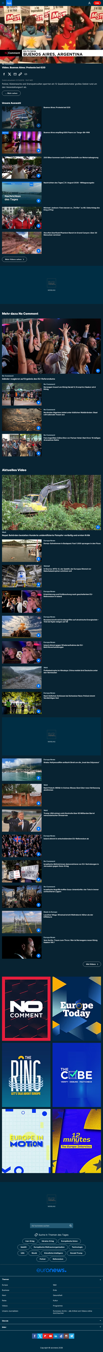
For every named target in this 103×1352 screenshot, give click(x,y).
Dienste (5, 1321)
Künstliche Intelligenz (53, 1253)
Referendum (58, 1259)
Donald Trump (76, 1253)
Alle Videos (91, 964)
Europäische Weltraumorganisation (49, 1247)
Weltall (47, 566)
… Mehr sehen (11, 93)
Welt (4, 532)
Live (97, 3)
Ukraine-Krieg (48, 1241)
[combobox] (51, 1225)
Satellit (24, 1247)
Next (4, 1295)
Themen (5, 1279)
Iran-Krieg (29, 1241)
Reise (4, 1300)
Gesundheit (57, 1295)
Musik (34, 1253)
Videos (5, 1306)
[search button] (70, 1225)
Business (5, 1290)
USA (22, 1253)
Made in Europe (50, 912)
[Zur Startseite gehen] (9, 3)
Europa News (49, 540)
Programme (58, 1306)
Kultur (55, 1300)
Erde (55, 1290)
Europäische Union (69, 1241)
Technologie (77, 1247)
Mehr (4, 1327)
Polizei (42, 1259)
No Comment (8, 376)
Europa (5, 1285)
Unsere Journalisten (10, 1311)
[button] (14, 259)
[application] (51, 34)
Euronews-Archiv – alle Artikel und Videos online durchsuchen (72, 1312)
